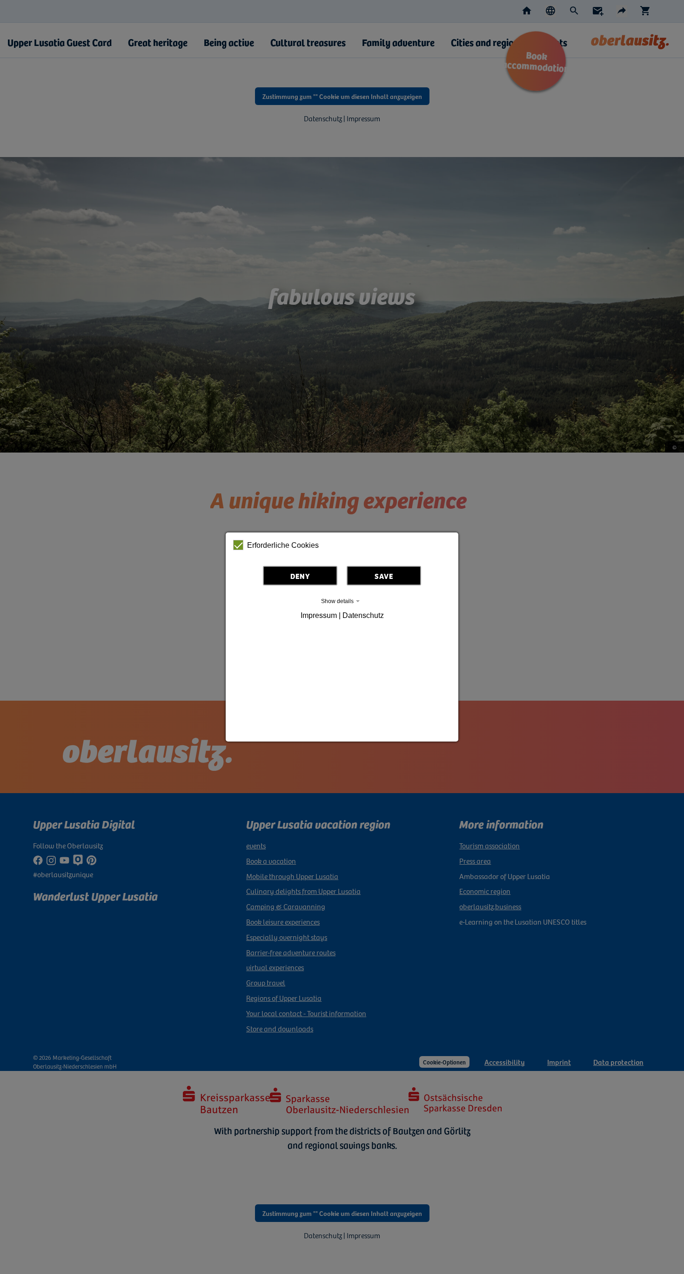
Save (384, 575)
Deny (300, 575)
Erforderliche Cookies (283, 545)
